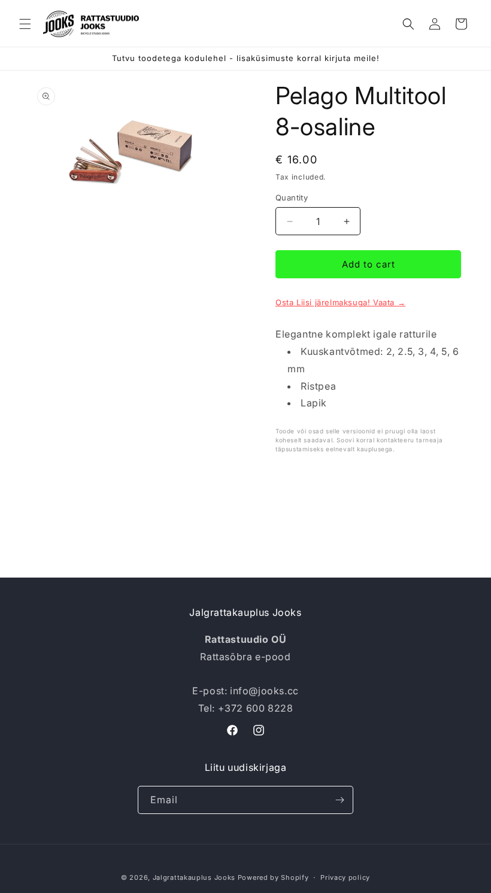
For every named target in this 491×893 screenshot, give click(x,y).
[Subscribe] (339, 800)
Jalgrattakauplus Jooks (194, 877)
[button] (25, 24)
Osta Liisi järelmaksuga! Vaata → (340, 302)
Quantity (291, 197)
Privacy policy (345, 877)
